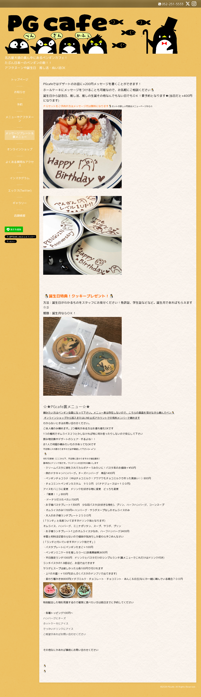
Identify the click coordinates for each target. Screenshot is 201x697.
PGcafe (171, 686)
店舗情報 (19, 216)
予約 (19, 104)
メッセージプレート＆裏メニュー (19, 135)
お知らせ (19, 92)
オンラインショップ (19, 149)
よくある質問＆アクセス (19, 164)
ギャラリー (20, 203)
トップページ (19, 80)
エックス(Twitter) (19, 191)
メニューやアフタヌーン (19, 119)
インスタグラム (20, 178)
